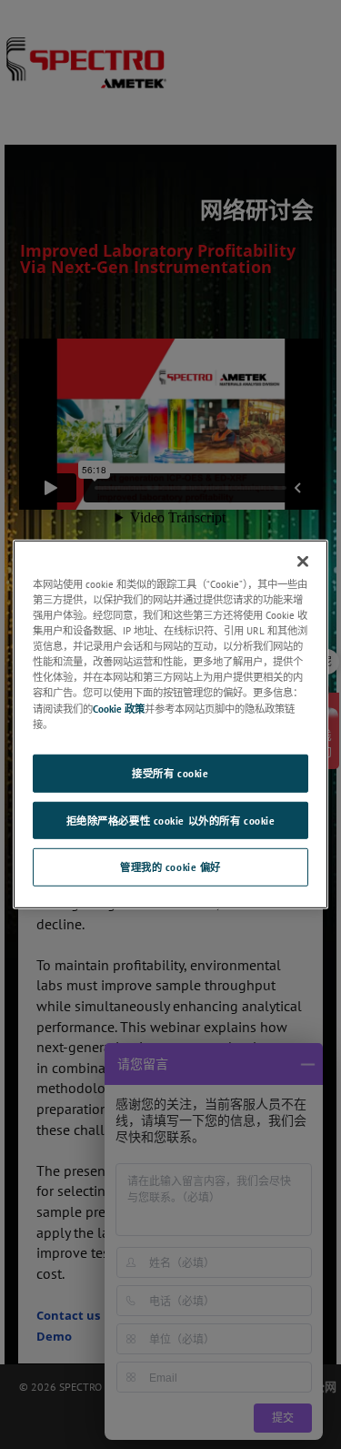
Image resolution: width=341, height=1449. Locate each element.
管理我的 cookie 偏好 (170, 867)
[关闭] (303, 562)
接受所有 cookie (170, 772)
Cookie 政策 (119, 707)
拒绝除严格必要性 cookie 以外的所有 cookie (171, 819)
